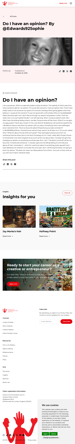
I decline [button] (53, 434)
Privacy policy (32, 440)
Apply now (63, 3)
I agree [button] (45, 434)
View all (67, 193)
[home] (10, 3)
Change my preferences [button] (50, 437)
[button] (70, 3)
